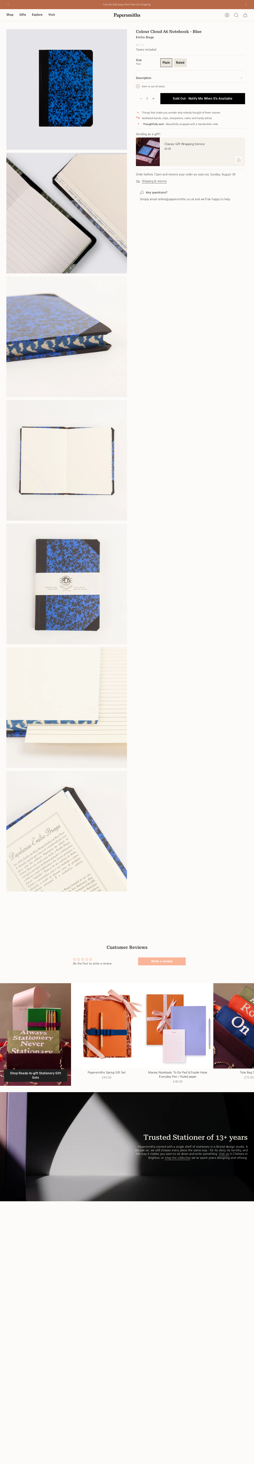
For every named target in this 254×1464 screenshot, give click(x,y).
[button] (9, 15)
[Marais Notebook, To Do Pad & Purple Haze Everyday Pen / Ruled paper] (177, 1026)
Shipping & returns (154, 181)
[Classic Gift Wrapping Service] (148, 152)
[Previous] (8, 4)
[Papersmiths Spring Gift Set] (106, 1026)
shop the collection (177, 1158)
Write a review (162, 961)
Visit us (224, 1154)
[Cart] (245, 15)
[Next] (246, 4)
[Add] (239, 160)
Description (143, 78)
